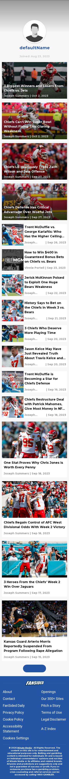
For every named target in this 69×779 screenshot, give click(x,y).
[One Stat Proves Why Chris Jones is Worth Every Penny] (34, 449)
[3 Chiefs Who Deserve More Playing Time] (34, 333)
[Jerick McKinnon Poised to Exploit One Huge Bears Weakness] (34, 285)
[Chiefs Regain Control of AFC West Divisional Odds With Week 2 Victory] (34, 509)
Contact (9, 699)
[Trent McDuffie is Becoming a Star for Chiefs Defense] (34, 381)
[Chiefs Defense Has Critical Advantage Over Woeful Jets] (34, 201)
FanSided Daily (14, 706)
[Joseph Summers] (16, 96)
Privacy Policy (13, 712)
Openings (48, 692)
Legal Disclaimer (53, 719)
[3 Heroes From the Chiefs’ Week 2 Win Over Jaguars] (34, 569)
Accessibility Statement (12, 728)
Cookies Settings (16, 738)
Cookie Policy (13, 719)
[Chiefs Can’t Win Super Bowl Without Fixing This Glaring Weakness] (34, 120)
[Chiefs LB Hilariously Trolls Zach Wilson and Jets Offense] (34, 161)
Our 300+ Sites (52, 699)
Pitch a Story (50, 706)
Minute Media (24, 748)
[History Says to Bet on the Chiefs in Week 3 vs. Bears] (34, 310)
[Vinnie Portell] (34, 268)
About (7, 692)
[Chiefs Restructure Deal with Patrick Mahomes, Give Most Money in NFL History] (34, 407)
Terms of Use (51, 712)
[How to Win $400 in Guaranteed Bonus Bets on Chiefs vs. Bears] (34, 260)
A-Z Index (48, 729)
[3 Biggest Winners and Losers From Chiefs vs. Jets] (34, 80)
